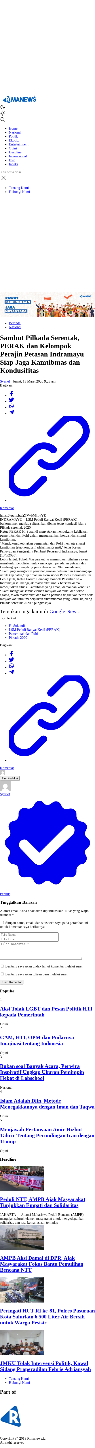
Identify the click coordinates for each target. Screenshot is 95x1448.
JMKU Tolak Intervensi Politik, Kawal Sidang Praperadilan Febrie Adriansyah (45, 1366)
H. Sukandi (17, 626)
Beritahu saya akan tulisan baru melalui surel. (36, 974)
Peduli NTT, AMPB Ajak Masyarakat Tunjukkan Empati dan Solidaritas (42, 1202)
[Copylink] (52, 500)
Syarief (5, 381)
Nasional (15, 327)
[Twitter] (11, 401)
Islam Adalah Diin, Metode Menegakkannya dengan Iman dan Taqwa (47, 1104)
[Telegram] (11, 413)
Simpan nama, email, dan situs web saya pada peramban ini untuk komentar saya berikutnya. (44, 925)
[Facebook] (11, 395)
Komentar (7, 508)
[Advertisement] (47, 47)
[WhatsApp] (11, 407)
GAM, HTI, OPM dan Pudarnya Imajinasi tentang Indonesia (37, 1040)
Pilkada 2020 (18, 637)
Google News (63, 611)
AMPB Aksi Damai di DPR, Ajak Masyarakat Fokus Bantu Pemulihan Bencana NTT (41, 1264)
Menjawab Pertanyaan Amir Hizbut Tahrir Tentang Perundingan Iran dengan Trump (47, 1135)
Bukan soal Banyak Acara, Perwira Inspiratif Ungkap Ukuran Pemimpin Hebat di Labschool (42, 1072)
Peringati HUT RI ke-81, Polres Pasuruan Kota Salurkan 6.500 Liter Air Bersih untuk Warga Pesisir (47, 1316)
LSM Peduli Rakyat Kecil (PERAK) (34, 630)
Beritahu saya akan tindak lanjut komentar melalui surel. (44, 966)
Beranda (15, 323)
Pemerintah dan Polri (23, 633)
